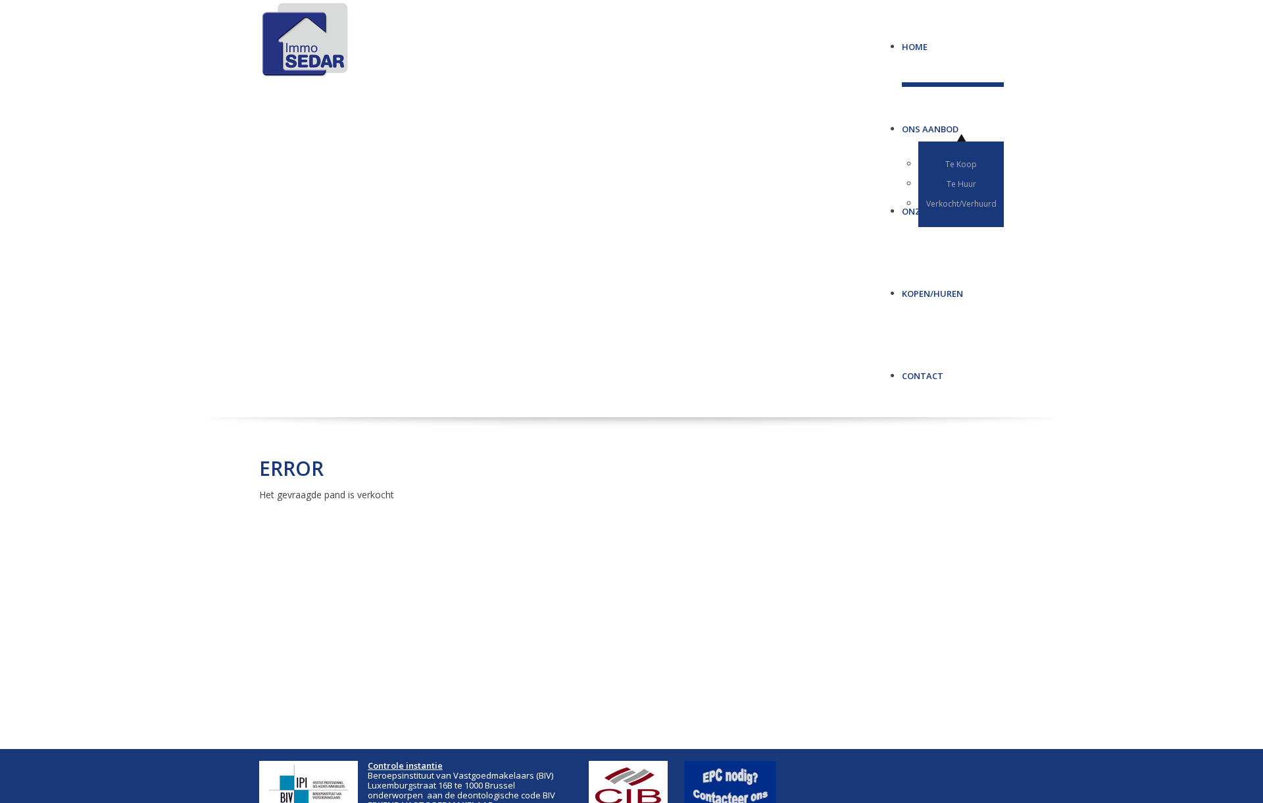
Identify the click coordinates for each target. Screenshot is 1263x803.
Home (915, 42)
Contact (922, 371)
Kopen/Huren (932, 289)
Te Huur (961, 184)
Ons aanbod (930, 124)
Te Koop (961, 164)
